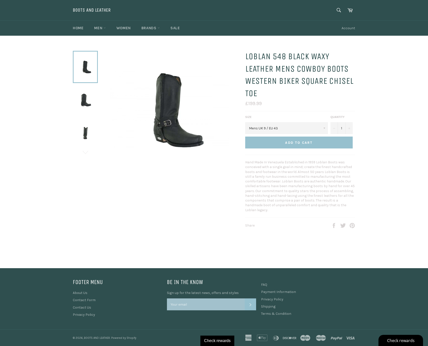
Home (78, 28)
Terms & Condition (276, 314)
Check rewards (217, 341)
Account (348, 28)
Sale (175, 28)
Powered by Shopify (123, 338)
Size (248, 117)
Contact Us (82, 307)
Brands (149, 28)
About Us (80, 293)
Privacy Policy (84, 315)
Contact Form (84, 300)
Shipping (268, 306)
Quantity (337, 117)
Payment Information (278, 292)
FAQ (264, 285)
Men (98, 28)
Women (123, 28)
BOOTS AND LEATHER (92, 10)
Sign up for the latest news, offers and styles (203, 293)
